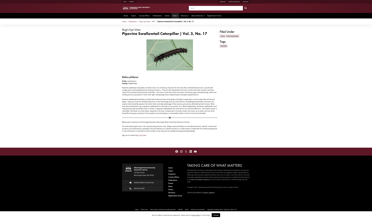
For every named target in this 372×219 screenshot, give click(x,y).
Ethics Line (144, 209)
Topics (133, 16)
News (175, 16)
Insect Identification (232, 36)
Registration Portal (214, 16)
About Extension (197, 16)
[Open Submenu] (177, 15)
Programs (172, 174)
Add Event (223, 1)
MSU (125, 1)
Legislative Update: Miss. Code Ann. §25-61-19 (222, 209)
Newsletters (133, 21)
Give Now (245, 1)
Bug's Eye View (140, 135)
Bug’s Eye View (144, 21)
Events (167, 16)
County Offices (144, 16)
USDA (186, 209)
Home (126, 16)
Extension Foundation (198, 209)
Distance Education (234, 1)
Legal (136, 209)
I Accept (216, 215)
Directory (184, 16)
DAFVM (131, 1)
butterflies (224, 46)
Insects (223, 36)
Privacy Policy (195, 215)
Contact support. (209, 193)
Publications (157, 16)
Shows (170, 189)
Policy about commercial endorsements (163, 209)
